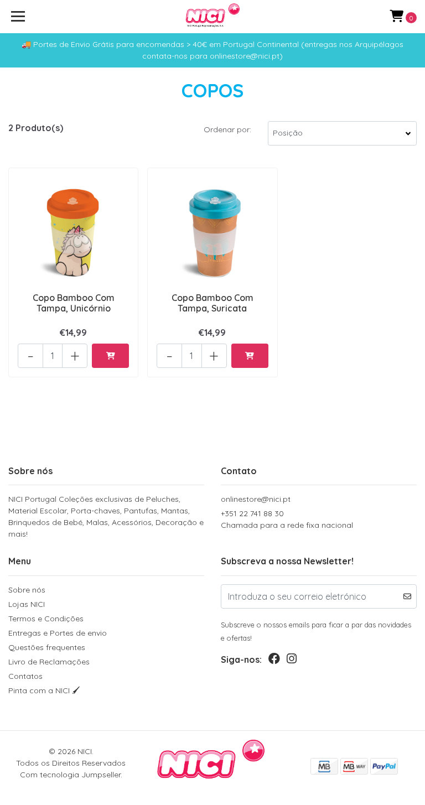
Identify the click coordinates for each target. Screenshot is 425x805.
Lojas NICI (26, 604)
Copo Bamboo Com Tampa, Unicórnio (74, 303)
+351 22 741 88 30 (287, 519)
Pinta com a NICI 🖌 (44, 690)
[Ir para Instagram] (292, 661)
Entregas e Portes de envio (57, 633)
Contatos (25, 676)
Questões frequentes (46, 647)
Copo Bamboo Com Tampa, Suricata (212, 303)
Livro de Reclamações (49, 662)
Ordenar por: (227, 129)
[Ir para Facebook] (274, 661)
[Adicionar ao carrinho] (110, 356)
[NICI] (213, 16)
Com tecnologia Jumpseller (70, 775)
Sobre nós (26, 590)
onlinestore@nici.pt (256, 499)
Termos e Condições (46, 619)
